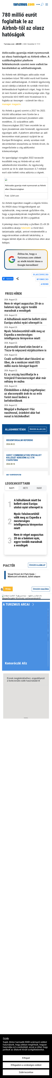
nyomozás (43, 279)
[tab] (12, 488)
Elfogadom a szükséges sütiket (26, 1065)
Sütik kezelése (26, 1072)
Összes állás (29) (37, 429)
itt (39, 681)
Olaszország (41, 274)
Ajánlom (9, 279)
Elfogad (26, 1058)
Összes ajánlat (37, 565)
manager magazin (11, 104)
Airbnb (45, 284)
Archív (18, 44)
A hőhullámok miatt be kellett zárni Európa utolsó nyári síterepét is (28, 503)
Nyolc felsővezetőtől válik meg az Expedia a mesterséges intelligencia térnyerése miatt (28, 521)
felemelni (26, 228)
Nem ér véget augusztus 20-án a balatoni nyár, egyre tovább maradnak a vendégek (28, 540)
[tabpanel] (25, 523)
